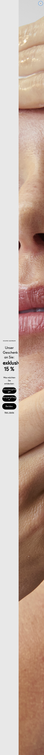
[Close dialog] (40, 3)
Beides (9, 406)
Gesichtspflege (9, 390)
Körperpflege (9, 398)
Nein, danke (9, 413)
